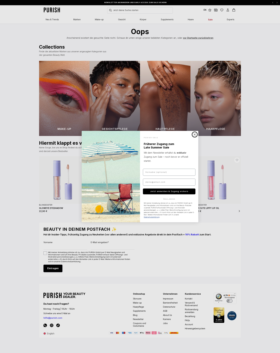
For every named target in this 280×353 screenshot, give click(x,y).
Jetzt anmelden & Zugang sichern (169, 191)
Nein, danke (169, 199)
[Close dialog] (194, 134)
